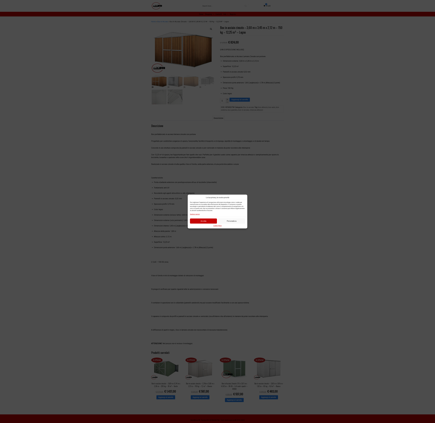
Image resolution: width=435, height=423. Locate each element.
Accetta (203, 221)
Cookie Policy (217, 225)
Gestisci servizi (195, 214)
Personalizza (231, 221)
